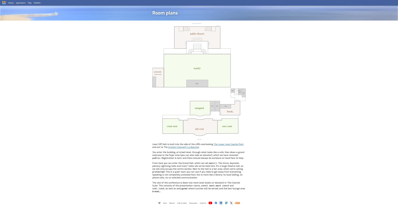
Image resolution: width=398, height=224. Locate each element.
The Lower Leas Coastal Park (229, 144)
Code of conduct (182, 203)
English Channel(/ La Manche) (183, 147)
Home (165, 203)
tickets (37, 2)
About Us (172, 203)
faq (29, 2)
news (11, 2)
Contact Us (203, 203)
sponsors (21, 2)
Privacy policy (193, 203)
